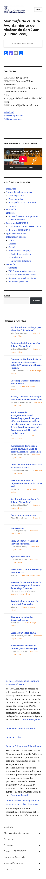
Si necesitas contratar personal (23, 216)
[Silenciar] (35, 168)
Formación (11, 209)
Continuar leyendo (31, 719)
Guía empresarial (16, 219)
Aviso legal (9, 112)
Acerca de (10, 264)
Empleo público (15, 199)
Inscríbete (11, 189)
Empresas (10, 213)
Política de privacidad (14, 115)
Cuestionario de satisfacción (22, 274)
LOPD (11, 240)
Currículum (16, 257)
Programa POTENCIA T (17, 223)
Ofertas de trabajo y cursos (19, 192)
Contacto (12, 268)
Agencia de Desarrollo (16, 233)
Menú (38, 9)
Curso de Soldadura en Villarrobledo (23, 746)
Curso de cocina (13, 737)
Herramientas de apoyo (19, 250)
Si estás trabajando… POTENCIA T (24, 226)
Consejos (12, 247)
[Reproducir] (7, 168)
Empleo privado (16, 195)
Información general (16, 237)
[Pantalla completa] (39, 168)
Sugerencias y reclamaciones (22, 278)
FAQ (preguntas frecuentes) (21, 271)
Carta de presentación (21, 254)
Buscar (7, 296)
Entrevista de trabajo (21, 261)
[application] (23, 159)
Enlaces (12, 244)
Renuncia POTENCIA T (19, 230)
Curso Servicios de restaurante (20, 728)
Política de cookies (12, 119)
